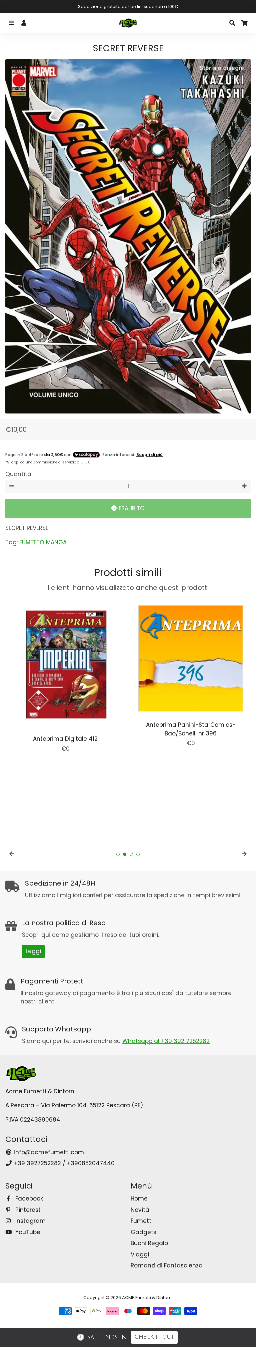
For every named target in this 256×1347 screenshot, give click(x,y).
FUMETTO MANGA (43, 542)
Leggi (33, 951)
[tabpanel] (65, 675)
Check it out (154, 1337)
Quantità (18, 474)
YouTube (27, 1232)
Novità (140, 1210)
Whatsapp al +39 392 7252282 (166, 1041)
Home (139, 1199)
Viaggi (140, 1254)
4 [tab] (138, 854)
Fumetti (142, 1221)
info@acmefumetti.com (48, 1152)
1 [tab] (118, 854)
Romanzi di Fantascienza (167, 1265)
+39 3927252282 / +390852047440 (63, 1163)
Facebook (28, 1199)
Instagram (30, 1221)
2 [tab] (124, 854)
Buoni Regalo (149, 1243)
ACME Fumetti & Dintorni (147, 1297)
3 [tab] (131, 854)
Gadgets (143, 1232)
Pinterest (27, 1210)
